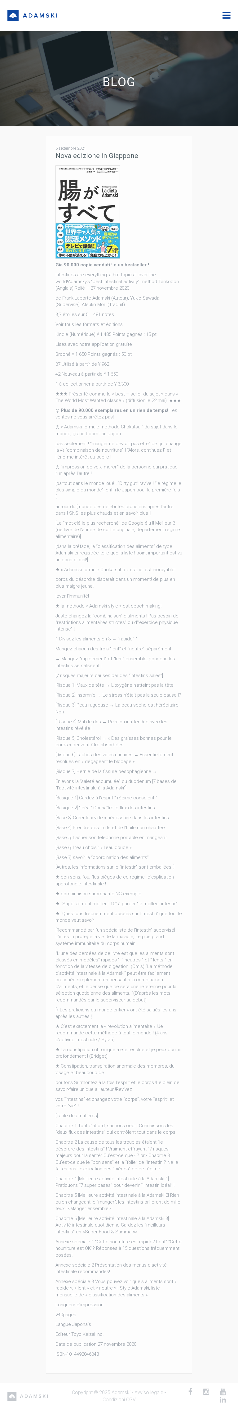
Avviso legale (148, 1392)
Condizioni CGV (119, 1400)
